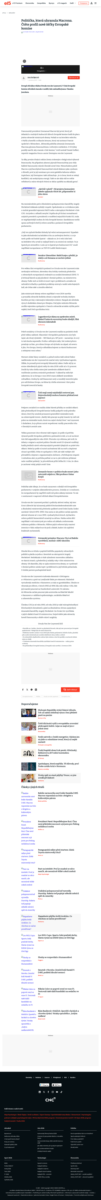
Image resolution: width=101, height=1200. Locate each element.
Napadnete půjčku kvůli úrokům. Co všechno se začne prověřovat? (55, 917)
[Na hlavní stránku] (7, 3)
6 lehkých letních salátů (44, 1151)
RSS (65, 1077)
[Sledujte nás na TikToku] (61, 1092)
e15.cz (4, 13)
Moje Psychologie (10, 1115)
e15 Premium (17, 3)
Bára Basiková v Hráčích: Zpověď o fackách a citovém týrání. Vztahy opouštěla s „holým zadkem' (58, 1013)
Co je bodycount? (9, 1147)
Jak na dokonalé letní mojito (45, 1148)
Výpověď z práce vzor (77, 1144)
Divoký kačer (74, 1147)
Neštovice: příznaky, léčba (11, 1136)
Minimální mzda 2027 (77, 1171)
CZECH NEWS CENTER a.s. (57, 1188)
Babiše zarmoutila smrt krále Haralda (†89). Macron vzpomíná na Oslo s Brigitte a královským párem (58, 795)
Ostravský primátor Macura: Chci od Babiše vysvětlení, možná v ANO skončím (58, 539)
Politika (73, 1128)
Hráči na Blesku (33, 1115)
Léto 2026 (40, 1128)
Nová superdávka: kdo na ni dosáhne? (82, 1133)
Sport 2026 (8, 1158)
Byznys (51, 3)
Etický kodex (69, 1195)
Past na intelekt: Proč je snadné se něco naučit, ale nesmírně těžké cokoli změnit (57, 870)
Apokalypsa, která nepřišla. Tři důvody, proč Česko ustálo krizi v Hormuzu (58, 765)
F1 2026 (6, 1174)
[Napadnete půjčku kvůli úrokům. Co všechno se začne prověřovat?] (28, 923)
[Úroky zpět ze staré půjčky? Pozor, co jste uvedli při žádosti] (28, 778)
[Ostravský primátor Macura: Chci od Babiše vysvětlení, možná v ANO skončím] (28, 541)
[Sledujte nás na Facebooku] (48, 1092)
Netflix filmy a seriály (43, 1177)
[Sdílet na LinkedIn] (35, 689)
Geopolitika (41, 3)
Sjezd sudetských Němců (78, 1136)
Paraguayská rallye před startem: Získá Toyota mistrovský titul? (56, 851)
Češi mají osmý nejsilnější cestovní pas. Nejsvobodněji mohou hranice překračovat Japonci (58, 395)
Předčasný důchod (76, 1163)
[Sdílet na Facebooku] (22, 689)
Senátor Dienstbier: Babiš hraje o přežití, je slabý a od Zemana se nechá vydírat (58, 256)
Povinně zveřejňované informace (84, 1195)
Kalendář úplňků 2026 (10, 1144)
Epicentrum (7, 1133)
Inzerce (47, 1077)
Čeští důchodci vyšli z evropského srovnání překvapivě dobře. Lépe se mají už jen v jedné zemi (58, 726)
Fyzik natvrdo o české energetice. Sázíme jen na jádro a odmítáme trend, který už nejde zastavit (58, 739)
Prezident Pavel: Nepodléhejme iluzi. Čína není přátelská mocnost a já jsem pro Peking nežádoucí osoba (58, 824)
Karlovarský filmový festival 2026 (47, 1133)
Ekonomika (30, 3)
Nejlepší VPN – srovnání (44, 1174)
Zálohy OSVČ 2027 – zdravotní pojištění (82, 1177)
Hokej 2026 (7, 1169)
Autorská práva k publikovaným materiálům (19, 1193)
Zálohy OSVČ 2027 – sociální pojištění (81, 1174)
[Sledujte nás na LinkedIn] (39, 1092)
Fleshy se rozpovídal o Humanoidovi (55, 957)
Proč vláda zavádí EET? (77, 1139)
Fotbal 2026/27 (8, 1166)
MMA (5, 1163)
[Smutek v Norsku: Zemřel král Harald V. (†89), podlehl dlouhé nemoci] (28, 976)
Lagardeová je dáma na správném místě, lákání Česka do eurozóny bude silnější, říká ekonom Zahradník (58, 319)
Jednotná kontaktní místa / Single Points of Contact (49, 1195)
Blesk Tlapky (22, 1115)
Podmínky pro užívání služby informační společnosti (48, 1193)
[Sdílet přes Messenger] (31, 689)
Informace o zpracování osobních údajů (76, 1193)
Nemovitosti (76, 1115)
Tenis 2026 (7, 1171)
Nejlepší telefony (42, 1166)
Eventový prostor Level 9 (64, 1118)
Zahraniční (12, 13)
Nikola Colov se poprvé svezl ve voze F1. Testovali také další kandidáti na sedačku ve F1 (58, 991)
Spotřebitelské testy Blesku (60, 1115)
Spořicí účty (74, 1166)
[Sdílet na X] (27, 689)
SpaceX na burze (42, 1163)
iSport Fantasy (45, 1115)
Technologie (41, 1158)
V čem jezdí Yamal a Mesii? (12, 1139)
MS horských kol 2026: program (44, 1118)
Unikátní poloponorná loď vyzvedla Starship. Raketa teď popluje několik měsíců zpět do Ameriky (58, 893)
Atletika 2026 (8, 1177)
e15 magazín (62, 3)
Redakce (38, 1077)
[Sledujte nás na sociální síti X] (44, 1092)
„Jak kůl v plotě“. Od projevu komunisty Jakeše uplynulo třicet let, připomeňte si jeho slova (56, 191)
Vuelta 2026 (21, 1121)
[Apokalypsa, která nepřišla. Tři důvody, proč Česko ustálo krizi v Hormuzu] (28, 766)
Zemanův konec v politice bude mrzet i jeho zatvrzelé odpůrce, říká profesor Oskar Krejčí (58, 474)
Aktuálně (7, 1128)
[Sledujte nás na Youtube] (57, 1092)
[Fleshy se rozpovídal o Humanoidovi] (28, 960)
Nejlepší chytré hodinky (44, 1171)
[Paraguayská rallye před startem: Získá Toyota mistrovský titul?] (28, 856)
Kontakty (29, 1077)
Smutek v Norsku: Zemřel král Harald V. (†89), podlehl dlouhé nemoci (56, 971)
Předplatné (57, 1077)
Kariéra (72, 1077)
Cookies (92, 1193)
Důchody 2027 (75, 1169)
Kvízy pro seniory (9, 1142)
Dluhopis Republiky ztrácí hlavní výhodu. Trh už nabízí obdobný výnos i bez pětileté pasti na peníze (57, 712)
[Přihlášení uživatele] (92, 3)
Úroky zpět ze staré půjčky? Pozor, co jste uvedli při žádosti (57, 776)
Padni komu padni (76, 1142)
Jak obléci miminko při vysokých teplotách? (50, 1146)
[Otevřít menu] (95, 3)
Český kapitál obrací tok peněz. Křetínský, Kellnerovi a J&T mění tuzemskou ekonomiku (57, 753)
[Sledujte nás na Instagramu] (52, 1092)
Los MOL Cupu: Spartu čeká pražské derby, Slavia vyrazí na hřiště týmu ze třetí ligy (57, 936)
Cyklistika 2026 (8, 1180)
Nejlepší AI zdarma (42, 1169)
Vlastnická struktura (27, 1195)
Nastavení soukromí (13, 1195)
